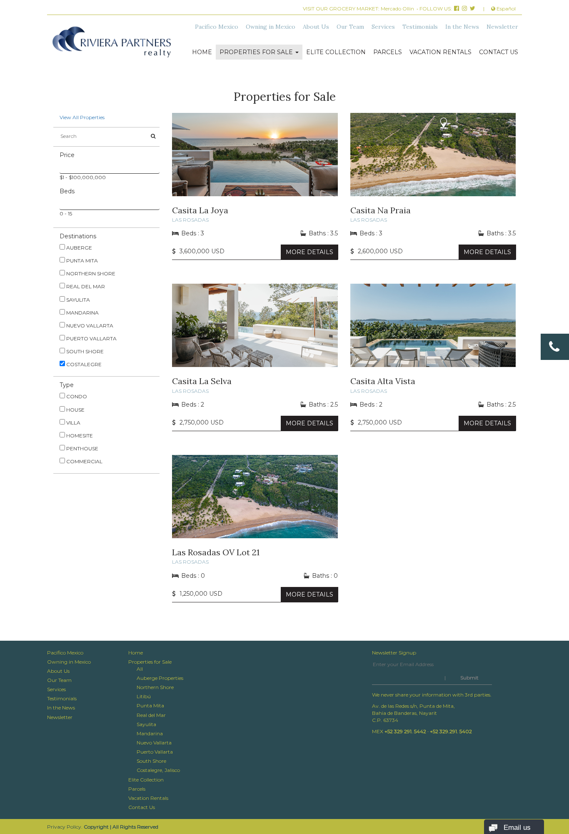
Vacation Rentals (440, 52)
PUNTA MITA (81, 260)
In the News (462, 26)
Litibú (144, 696)
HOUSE (75, 410)
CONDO (76, 396)
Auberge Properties (160, 678)
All (140, 669)
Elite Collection (336, 52)
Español (505, 8)
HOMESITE (79, 435)
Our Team (350, 26)
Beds (67, 191)
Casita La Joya (200, 210)
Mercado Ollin (397, 8)
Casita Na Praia (380, 210)
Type (67, 385)
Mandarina (150, 733)
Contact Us (498, 52)
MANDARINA (82, 313)
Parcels (387, 52)
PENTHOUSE (81, 448)
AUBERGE (78, 248)
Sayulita (146, 724)
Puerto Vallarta (155, 752)
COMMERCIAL (83, 461)
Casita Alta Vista (382, 381)
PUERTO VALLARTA (91, 338)
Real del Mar (151, 715)
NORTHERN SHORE (90, 273)
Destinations (78, 236)
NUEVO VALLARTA (89, 325)
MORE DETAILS (309, 252)
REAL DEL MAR (85, 286)
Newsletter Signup (394, 652)
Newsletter (502, 26)
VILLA (72, 422)
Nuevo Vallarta (154, 742)
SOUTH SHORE (84, 351)
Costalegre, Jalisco (158, 770)
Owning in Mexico (270, 26)
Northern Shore (155, 687)
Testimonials (420, 26)
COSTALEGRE (83, 364)
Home (202, 52)
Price (67, 155)
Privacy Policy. (64, 827)
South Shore (151, 761)
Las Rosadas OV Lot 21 (216, 552)
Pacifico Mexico (216, 26)
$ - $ (101, 177)
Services (383, 26)
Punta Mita (150, 705)
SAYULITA (77, 300)
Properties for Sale (257, 52)
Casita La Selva (202, 381)
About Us (316, 26)
